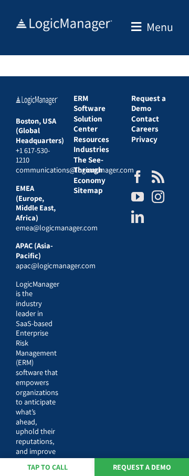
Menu (159, 26)
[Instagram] (158, 196)
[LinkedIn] (137, 216)
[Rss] (158, 176)
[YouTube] (137, 196)
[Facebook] (137, 176)
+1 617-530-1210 (33, 155)
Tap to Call (47, 467)
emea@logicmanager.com (57, 227)
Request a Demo (142, 467)
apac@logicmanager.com (56, 265)
